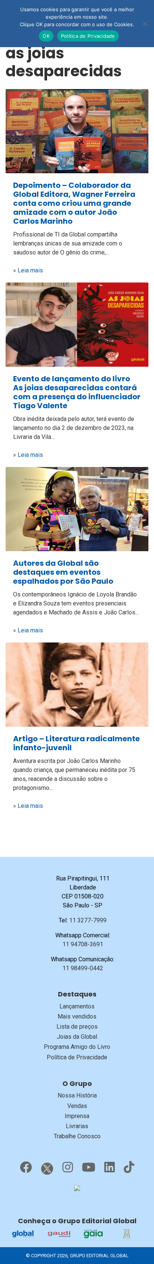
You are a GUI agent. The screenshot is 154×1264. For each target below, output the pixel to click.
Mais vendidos (77, 1016)
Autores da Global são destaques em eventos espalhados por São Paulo (63, 572)
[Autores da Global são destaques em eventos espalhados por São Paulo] (77, 508)
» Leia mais (28, 270)
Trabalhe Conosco (77, 1136)
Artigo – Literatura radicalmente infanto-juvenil (76, 743)
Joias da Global (77, 1036)
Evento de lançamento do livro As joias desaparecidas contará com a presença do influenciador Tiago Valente (77, 392)
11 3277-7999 (88, 920)
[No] (144, 23)
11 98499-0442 (82, 968)
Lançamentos (77, 1006)
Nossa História (77, 1095)
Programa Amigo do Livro (77, 1046)
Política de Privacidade (77, 1057)
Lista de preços (77, 1026)
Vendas (77, 1105)
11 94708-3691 (82, 944)
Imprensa (77, 1116)
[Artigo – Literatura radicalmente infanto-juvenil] (77, 684)
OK (46, 36)
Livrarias (77, 1126)
